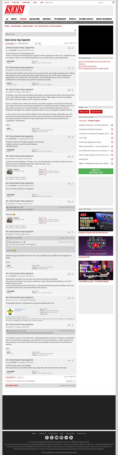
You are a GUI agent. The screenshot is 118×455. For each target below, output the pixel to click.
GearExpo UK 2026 (84, 257)
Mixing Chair (83, 159)
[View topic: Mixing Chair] (112, 159)
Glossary (63, 22)
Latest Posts (11, 22)
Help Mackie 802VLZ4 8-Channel (90, 129)
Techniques (60, 19)
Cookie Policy (53, 433)
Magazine (35, 19)
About (34, 433)
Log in (6, 2)
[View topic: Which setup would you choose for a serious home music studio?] (112, 155)
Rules (72, 22)
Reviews (47, 19)
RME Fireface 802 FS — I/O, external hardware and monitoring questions (95, 146)
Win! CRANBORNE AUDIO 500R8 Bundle (93, 68)
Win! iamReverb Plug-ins (87, 66)
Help (42, 2)
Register (15, 2)
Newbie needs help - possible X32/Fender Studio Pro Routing (95, 125)
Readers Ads (47, 22)
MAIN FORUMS (28, 26)
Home (7, 19)
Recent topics (94, 120)
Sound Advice (86, 19)
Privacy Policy (70, 433)
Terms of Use (81, 433)
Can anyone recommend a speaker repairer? (95, 134)
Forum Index (16, 26)
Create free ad (96, 111)
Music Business (104, 19)
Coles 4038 (83, 138)
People (72, 19)
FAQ (55, 22)
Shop (35, 2)
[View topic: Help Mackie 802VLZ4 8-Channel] (112, 129)
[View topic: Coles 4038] (112, 138)
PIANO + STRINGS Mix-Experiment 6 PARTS (94, 163)
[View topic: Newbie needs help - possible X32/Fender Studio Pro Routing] (112, 125)
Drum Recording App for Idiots (90, 142)
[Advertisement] (96, 191)
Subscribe (26, 2)
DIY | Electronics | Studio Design (48, 26)
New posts (83, 120)
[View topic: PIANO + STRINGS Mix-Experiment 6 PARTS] (112, 164)
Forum (23, 19)
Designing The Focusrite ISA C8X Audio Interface (93, 232)
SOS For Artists (33, 22)
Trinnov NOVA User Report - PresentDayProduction (93, 281)
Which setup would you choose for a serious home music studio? (95, 155)
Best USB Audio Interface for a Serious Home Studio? (95, 151)
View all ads (84, 111)
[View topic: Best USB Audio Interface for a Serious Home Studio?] (112, 151)
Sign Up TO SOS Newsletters (96, 171)
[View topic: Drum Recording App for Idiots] (112, 142)
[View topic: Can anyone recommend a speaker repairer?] (112, 134)
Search (21, 22)
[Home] (15, 9)
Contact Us (42, 433)
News (14, 19)
